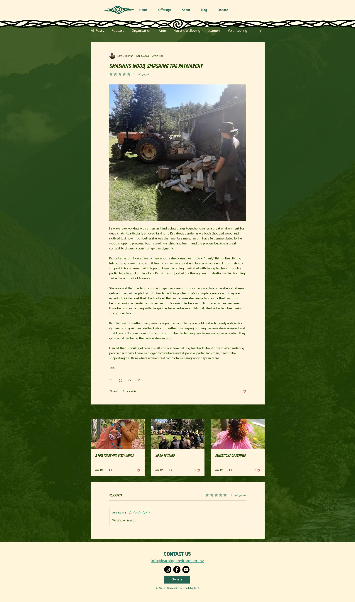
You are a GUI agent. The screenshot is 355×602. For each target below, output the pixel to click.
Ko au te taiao (165, 455)
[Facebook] (176, 569)
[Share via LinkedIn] (129, 380)
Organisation (141, 31)
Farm (162, 31)
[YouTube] (186, 569)
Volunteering (237, 31)
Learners (214, 31)
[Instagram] (167, 569)
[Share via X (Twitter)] (120, 380)
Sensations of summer (230, 455)
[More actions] (244, 56)
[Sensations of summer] (238, 434)
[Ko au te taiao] (178, 434)
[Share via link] (138, 380)
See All (261, 412)
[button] (260, 30)
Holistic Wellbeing (186, 31)
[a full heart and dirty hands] (118, 434)
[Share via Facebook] (111, 380)
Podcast (117, 31)
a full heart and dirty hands (114, 455)
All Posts (97, 31)
